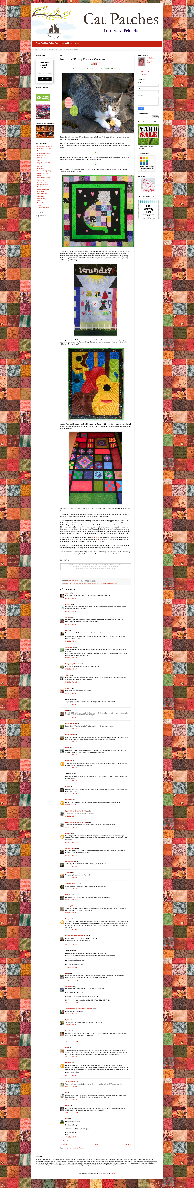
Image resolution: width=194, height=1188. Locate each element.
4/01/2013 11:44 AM (71, 967)
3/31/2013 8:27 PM (71, 913)
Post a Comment (68, 1141)
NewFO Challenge (108, 583)
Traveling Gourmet (43, 207)
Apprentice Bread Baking (45, 146)
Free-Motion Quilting (43, 178)
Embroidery (40, 168)
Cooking (39, 166)
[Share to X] (90, 581)
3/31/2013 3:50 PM (71, 855)
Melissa (67, 833)
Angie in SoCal (70, 861)
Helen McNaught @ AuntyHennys (76, 936)
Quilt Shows (41, 198)
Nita (66, 973)
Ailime (100, 1173)
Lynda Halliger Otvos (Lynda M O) (76, 811)
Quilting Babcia (70, 848)
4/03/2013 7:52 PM (71, 1099)
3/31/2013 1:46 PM (71, 827)
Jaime (67, 593)
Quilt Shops (40, 196)
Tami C (67, 1031)
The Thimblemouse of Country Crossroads (79, 1009)
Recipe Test (40, 203)
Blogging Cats (41, 155)
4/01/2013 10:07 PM (71, 1042)
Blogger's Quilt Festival (44, 153)
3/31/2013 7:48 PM (71, 900)
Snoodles (68, 895)
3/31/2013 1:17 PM (71, 805)
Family (89, 583)
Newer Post (64, 1145)
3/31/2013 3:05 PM (71, 842)
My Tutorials (143, 74)
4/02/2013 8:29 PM (71, 1056)
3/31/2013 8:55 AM (71, 717)
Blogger (113, 1173)
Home (36, 49)
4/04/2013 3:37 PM (71, 1137)
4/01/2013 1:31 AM (71, 944)
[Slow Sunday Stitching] (148, 191)
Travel (39, 205)
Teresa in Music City (71, 883)
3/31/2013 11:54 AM (71, 794)
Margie (67, 919)
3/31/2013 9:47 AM (71, 781)
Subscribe (44, 79)
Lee (66, 710)
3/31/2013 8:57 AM (71, 728)
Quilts (115, 583)
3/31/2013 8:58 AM (71, 741)
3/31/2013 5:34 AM (71, 624)
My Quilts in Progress (49, 49)
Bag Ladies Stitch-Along (44, 148)
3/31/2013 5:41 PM (71, 889)
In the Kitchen (41, 182)
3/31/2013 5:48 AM (71, 641)
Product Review (42, 194)
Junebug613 (69, 906)
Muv (66, 1119)
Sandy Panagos (70, 1081)
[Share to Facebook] (92, 581)
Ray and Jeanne (70, 723)
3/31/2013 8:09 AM (71, 693)
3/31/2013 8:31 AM (71, 704)
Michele (67, 604)
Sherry (67, 617)
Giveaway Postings (97, 583)
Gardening (40, 180)
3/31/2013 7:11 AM (71, 682)
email (98, 539)
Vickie (67, 675)
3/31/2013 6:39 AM (71, 669)
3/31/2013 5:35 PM (71, 877)
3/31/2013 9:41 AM (71, 768)
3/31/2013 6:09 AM (71, 658)
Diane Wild (68, 800)
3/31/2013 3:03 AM (71, 598)
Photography (41, 191)
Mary (67, 787)
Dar (66, 1048)
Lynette (67, 1020)
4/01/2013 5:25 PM (71, 1025)
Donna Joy (68, 761)
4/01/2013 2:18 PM (71, 1014)
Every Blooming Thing (44, 171)
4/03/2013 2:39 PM (71, 1086)
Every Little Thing (42, 173)
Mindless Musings (42, 184)
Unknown (68, 1063)
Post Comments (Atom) (76, 1148)
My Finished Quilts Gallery (69, 49)
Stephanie (68, 986)
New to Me (40, 187)
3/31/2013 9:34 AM (71, 754)
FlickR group (95, 537)
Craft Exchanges (73, 583)
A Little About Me (144, 72)
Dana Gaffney (69, 734)
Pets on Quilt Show (43, 189)
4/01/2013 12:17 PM (71, 980)
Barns (39, 151)
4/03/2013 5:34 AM (71, 1075)
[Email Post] (82, 580)
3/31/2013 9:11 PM (71, 929)
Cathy (67, 748)
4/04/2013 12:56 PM (71, 1112)
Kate (66, 630)
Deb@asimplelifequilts (72, 664)
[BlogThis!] (88, 581)
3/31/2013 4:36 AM (71, 611)
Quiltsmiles (69, 647)
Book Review (41, 158)
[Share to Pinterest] (94, 581)
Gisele (67, 1105)
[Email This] (86, 581)
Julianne (68, 872)
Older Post (127, 1145)
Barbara (151, 58)
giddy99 (67, 688)
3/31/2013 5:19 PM (71, 866)
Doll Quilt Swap (83, 583)
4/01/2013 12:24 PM (71, 1002)
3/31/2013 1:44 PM (71, 816)
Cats (66, 583)
